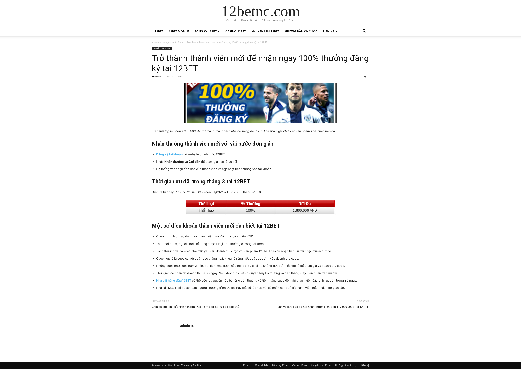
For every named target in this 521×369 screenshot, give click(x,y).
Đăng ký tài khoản (169, 154)
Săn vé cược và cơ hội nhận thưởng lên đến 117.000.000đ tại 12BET (323, 307)
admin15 (156, 76)
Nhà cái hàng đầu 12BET (173, 280)
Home (155, 42)
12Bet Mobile (179, 31)
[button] (364, 32)
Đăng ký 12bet (206, 31)
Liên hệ (328, 31)
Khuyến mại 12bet (265, 31)
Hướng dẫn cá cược (301, 31)
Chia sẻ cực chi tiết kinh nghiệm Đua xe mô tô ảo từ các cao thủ (195, 307)
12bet (159, 31)
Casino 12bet (235, 31)
